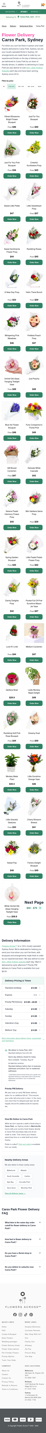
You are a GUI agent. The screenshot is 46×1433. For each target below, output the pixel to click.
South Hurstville (13, 1176)
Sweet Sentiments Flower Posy (12, 250)
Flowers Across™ (9, 946)
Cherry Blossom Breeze (34, 821)
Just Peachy (34, 378)
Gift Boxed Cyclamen (11, 469)
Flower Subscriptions (10, 1349)
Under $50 (11, 86)
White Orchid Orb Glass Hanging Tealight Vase (11, 909)
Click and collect (25, 1144)
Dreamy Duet (34, 733)
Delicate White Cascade (34, 469)
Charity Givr (30, 1342)
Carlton (27, 1176)
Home (4, 26)
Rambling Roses (34, 249)
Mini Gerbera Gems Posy (34, 512)
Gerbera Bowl (12, 689)
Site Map (28, 1356)
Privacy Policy (8, 1382)
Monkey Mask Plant (12, 778)
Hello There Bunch (34, 292)
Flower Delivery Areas (11, 1345)
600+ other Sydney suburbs (14, 961)
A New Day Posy (12, 292)
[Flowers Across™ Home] (23, 4)
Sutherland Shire (26, 26)
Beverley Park (26, 1188)
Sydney (23, 11)
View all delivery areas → (15, 1193)
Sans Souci (11, 1188)
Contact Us (6, 1378)
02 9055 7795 (30, 1400)
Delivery (13, 26)
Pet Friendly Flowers (10, 1353)
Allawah (24, 1170)
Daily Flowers (7, 1338)
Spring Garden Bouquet (12, 559)
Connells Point (24, 1182)
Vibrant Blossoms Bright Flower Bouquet (12, 119)
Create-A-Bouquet (9, 1334)
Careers (5, 1374)
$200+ (40, 86)
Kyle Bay (10, 1182)
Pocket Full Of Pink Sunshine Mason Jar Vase (34, 603)
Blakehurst (11, 1170)
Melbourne (10, 12)
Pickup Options (8, 1356)
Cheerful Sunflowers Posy (34, 164)
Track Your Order (9, 1360)
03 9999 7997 (30, 1378)
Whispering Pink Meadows (12, 337)
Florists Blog (30, 1353)
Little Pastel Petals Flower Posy (34, 559)
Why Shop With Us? (33, 1334)
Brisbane (34, 12)
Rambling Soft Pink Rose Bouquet (12, 734)
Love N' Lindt (12, 646)
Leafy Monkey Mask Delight (34, 691)
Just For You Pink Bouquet (12, 164)
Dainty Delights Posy (12, 602)
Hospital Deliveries (32, 1327)
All (4, 86)
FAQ (3, 1330)
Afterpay (28, 1345)
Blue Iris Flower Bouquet (12, 426)
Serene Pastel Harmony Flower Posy (12, 514)
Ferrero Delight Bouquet (34, 864)
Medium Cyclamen (34, 646)
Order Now (11, 132)
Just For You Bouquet (34, 118)
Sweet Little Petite (12, 205)
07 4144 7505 (30, 1389)
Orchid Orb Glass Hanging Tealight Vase (11, 381)
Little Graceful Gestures (12, 821)
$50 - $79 (21, 86)
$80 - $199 (31, 86)
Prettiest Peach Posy (34, 337)
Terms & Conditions (10, 1389)
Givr (26, 1338)
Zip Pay (28, 1349)
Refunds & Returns (9, 1385)
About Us (5, 1371)
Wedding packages (9, 1342)
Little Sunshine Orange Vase (34, 778)
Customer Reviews (32, 1330)
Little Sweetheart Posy (34, 207)
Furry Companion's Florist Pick (34, 426)
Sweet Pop (12, 862)
